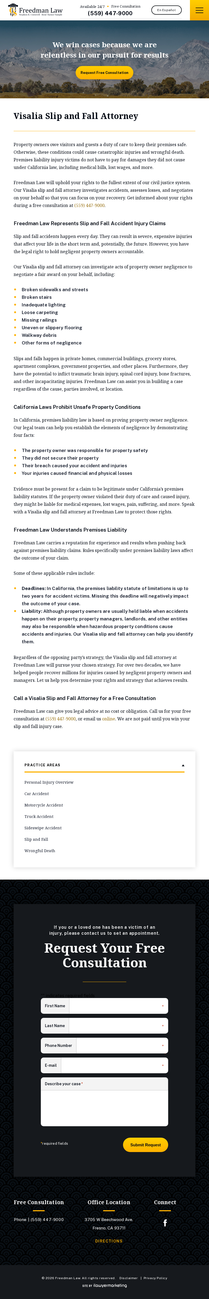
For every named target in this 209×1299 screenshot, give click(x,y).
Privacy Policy (155, 1278)
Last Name (57, 1026)
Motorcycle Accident (43, 805)
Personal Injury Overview (48, 782)
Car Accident (36, 793)
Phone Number (60, 1046)
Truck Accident (38, 816)
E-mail (53, 1065)
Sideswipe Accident (43, 827)
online (108, 719)
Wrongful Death (39, 850)
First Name (57, 1006)
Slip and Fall (36, 839)
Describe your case (64, 1084)
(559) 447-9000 (110, 13)
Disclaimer (128, 1278)
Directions (109, 1241)
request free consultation (104, 73)
